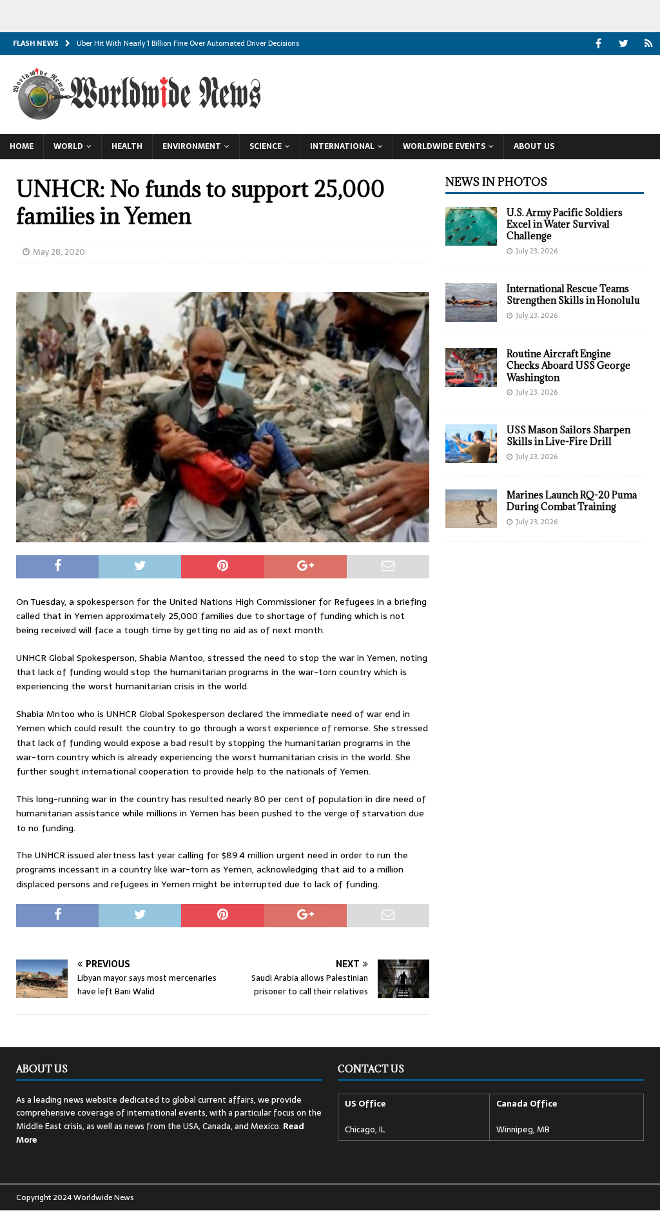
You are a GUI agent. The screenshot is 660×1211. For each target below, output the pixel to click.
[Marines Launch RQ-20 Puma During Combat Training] (471, 508)
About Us (534, 146)
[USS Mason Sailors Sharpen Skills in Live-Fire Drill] (471, 443)
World (68, 146)
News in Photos (496, 182)
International (342, 146)
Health (127, 146)
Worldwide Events (444, 146)
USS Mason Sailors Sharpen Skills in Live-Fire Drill (568, 436)
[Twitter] (623, 43)
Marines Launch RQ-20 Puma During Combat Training (572, 501)
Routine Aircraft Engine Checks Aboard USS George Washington (568, 365)
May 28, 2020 (59, 252)
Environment (191, 146)
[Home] (648, 43)
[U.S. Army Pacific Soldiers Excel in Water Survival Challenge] (471, 226)
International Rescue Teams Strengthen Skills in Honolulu (573, 294)
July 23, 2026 (537, 251)
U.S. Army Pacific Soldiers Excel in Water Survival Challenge (565, 224)
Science (265, 146)
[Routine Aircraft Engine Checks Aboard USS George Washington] (471, 367)
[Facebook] (598, 43)
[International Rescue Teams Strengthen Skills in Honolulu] (471, 302)
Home (22, 146)
